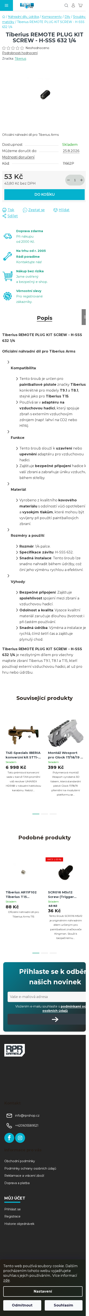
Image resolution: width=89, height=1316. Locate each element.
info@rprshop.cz (27, 1115)
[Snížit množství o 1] (68, 180)
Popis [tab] (44, 318)
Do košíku (45, 194)
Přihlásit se (12, 1209)
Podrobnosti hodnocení (20, 53)
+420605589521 (26, 1125)
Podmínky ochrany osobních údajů (30, 1168)
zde (6, 1280)
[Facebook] (9, 1138)
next (84, 738)
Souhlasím (63, 1305)
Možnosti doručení (18, 157)
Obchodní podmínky (19, 1161)
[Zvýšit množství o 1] (81, 180)
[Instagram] (20, 1138)
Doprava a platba (17, 1183)
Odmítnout (22, 1305)
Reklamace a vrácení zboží (24, 1176)
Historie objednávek (19, 1224)
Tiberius (20, 59)
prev (4, 738)
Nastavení (43, 1291)
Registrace (12, 1216)
